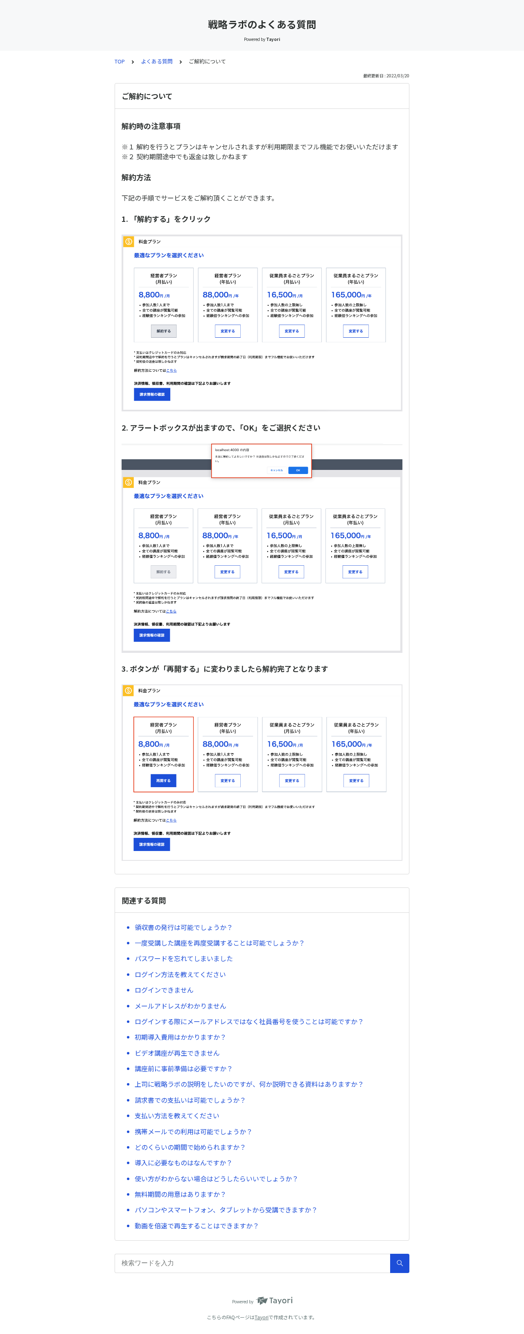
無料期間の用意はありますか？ (180, 1194)
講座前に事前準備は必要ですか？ (184, 1068)
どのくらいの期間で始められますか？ (190, 1147)
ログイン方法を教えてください (180, 974)
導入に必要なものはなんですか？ (184, 1162)
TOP (120, 61)
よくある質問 (157, 61)
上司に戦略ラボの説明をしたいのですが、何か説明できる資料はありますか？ (249, 1084)
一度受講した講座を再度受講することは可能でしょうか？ (220, 943)
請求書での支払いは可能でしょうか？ (190, 1100)
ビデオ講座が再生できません (177, 1053)
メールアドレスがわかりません (180, 1006)
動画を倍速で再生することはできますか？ (197, 1225)
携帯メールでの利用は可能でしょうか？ (194, 1131)
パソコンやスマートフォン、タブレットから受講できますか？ (226, 1209)
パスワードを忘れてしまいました (184, 958)
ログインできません (164, 990)
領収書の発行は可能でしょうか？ (184, 927)
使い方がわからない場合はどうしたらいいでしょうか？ (216, 1178)
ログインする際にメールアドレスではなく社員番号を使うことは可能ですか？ (249, 1021)
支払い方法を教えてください (177, 1115)
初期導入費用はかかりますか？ (180, 1037)
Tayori (262, 1317)
